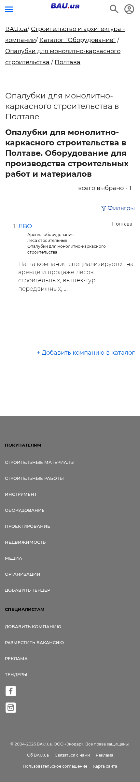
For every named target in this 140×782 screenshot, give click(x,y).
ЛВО (25, 226)
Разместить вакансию (34, 642)
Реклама (16, 658)
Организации (22, 574)
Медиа (13, 558)
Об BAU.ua (38, 755)
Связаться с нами (72, 755)
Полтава (67, 62)
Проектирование (27, 526)
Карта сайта (105, 766)
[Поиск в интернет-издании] (114, 9)
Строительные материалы (40, 462)
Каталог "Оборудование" (77, 40)
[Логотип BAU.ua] (65, 5)
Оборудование (25, 510)
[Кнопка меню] (9, 9)
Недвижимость (25, 542)
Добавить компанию (33, 626)
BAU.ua (16, 29)
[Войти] (129, 9)
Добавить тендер (27, 590)
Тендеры (16, 674)
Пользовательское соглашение (55, 766)
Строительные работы (34, 478)
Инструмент (21, 494)
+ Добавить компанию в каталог (86, 352)
